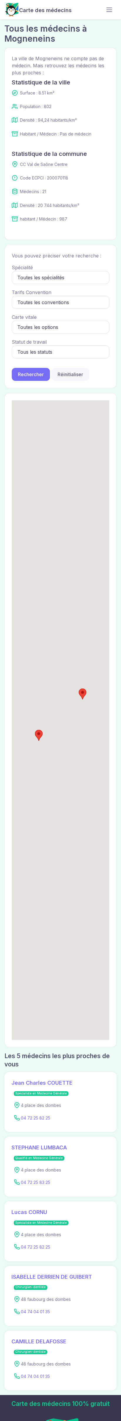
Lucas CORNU (29, 1212)
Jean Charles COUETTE (42, 1083)
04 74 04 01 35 (35, 1311)
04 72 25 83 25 (35, 1182)
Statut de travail (29, 342)
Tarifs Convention (31, 292)
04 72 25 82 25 (35, 1117)
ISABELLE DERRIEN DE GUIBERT (51, 1277)
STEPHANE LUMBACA (39, 1147)
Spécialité (22, 267)
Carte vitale (24, 317)
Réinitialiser (70, 374)
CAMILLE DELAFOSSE (38, 1341)
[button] (39, 735)
